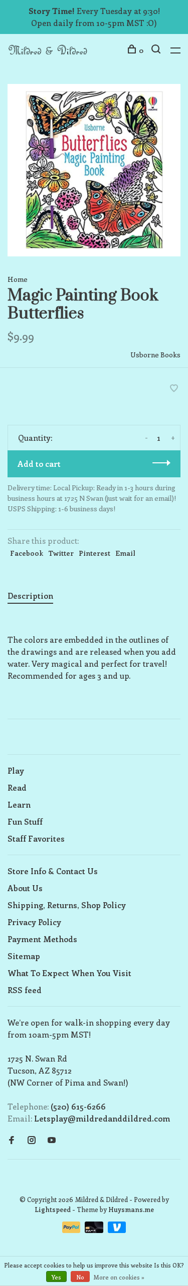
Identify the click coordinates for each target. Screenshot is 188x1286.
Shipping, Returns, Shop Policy (67, 905)
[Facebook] (12, 1140)
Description (30, 595)
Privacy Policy (34, 922)
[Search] (157, 50)
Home (18, 279)
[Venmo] (117, 1230)
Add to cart (39, 463)
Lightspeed (53, 1209)
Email (125, 553)
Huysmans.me (131, 1209)
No (80, 1277)
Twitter (61, 553)
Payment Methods (42, 939)
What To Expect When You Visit (69, 973)
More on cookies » (119, 1277)
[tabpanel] (94, 170)
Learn (19, 804)
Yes (56, 1277)
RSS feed (25, 990)
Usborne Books (155, 354)
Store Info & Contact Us (53, 871)
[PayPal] (72, 1230)
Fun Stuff (25, 821)
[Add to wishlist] (174, 388)
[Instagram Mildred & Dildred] (32, 1140)
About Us (25, 888)
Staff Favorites (36, 838)
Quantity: (35, 437)
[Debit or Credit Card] (95, 1230)
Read (17, 787)
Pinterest (94, 553)
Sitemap (24, 956)
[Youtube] (52, 1140)
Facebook (26, 553)
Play (16, 770)
